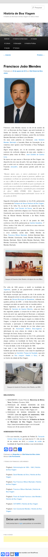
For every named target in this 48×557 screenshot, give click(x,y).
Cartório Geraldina (36, 223)
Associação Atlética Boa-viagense (28, 328)
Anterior (7, 55)
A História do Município (20, 39)
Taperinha (7, 289)
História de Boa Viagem (19, 13)
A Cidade (34, 39)
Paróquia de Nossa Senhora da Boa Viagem (29, 203)
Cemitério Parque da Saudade (27, 353)
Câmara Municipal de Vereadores (23, 299)
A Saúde (7, 48)
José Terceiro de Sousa (23, 208)
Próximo (40, 55)
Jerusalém (13, 167)
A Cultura (7, 43)
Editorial (6, 39)
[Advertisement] (26, 539)
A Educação (17, 43)
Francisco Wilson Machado (17, 235)
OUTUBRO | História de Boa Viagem (25, 504)
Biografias (16, 454)
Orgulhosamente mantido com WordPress (24, 553)
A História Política (30, 43)
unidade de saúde (35, 441)
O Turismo (16, 48)
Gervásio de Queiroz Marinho (22, 309)
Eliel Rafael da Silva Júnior (31, 454)
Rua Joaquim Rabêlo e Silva (26, 355)
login (20, 523)
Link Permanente (14, 456)
